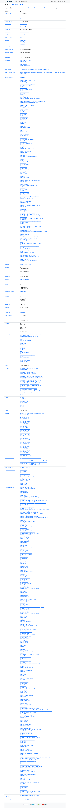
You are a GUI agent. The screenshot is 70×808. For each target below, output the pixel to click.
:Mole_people (23, 542)
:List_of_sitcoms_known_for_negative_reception (30, 180)
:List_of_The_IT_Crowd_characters (27, 676)
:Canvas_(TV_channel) (25, 770)
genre (7, 40)
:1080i (22, 123)
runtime (7, 57)
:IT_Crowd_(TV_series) (25, 474)
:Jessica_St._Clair (24, 109)
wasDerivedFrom (9, 458)
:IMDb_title (23, 349)
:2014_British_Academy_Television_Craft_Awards (30, 758)
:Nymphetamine (24, 495)
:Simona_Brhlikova (24, 596)
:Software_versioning (25, 624)
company (7, 18)
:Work (22, 405)
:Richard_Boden (24, 569)
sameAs (7, 413)
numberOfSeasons (9, 52)
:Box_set (22, 197)
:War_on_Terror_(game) (25, 661)
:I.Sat (21, 147)
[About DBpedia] (8, 1)
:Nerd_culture (23, 209)
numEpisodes (8, 315)
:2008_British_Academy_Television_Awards (29, 533)
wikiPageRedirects (10, 470)
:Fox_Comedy (23, 157)
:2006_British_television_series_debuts (28, 225)
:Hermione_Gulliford (25, 587)
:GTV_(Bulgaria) (24, 259)
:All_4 (21, 251)
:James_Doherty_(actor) (25, 636)
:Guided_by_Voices (24, 744)
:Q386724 (23, 400)
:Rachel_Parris (23, 524)
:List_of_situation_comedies (26, 547)
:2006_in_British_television (26, 508)
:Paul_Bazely (23, 572)
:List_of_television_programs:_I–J (27, 771)
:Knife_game (23, 591)
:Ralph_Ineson (23, 558)
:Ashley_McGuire (24, 550)
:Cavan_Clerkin (23, 703)
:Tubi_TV (22, 244)
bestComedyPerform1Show (11, 796)
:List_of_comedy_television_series (27, 521)
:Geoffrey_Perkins (24, 600)
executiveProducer (9, 37)
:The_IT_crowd (23, 483)
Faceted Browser (52, 1)
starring (7, 60)
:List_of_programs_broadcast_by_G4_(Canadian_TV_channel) (33, 503)
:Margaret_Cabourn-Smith (26, 647)
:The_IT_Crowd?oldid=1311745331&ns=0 (30, 458)
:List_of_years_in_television (26, 732)
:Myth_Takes (23, 619)
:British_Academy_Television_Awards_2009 (29, 258)
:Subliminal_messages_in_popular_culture (29, 765)
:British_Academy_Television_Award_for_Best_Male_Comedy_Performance (36, 711)
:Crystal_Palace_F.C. (24, 536)
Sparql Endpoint (61, 1)
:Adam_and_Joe (24, 202)
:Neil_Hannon (23, 24)
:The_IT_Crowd (25, 467)
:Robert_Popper (24, 717)
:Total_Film (23, 622)
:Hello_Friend (23, 194)
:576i (21, 130)
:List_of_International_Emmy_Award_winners (30, 205)
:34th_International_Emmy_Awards (28, 629)
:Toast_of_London (24, 177)
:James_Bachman (24, 582)
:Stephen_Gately (24, 642)
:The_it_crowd (23, 484)
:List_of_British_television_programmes (29, 625)
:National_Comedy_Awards (26, 540)
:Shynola (22, 77)
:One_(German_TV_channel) (26, 694)
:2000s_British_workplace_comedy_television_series (31, 218)
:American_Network (25, 529)
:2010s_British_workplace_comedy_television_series (31, 219)
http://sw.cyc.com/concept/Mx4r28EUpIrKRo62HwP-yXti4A (32, 413)
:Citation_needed (24, 341)
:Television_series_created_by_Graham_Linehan (30, 226)
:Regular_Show (24, 491)
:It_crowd (22, 478)
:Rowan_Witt (23, 748)
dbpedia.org (45, 7)
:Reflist (22, 356)
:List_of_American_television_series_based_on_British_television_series (35, 490)
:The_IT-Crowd (23, 482)
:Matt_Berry (23, 61)
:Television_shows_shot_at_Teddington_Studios (30, 243)
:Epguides (22, 348)
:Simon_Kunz (23, 545)
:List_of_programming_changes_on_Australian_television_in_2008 (34, 515)
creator (7, 26)
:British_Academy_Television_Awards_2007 (29, 256)
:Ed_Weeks (23, 665)
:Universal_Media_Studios (26, 239)
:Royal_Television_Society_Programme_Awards (30, 654)
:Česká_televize (24, 240)
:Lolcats (22, 261)
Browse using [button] (17, 1)
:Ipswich (22, 562)
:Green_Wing (23, 152)
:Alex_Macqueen (24, 691)
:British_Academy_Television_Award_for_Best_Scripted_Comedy (33, 723)
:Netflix (22, 111)
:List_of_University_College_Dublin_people (29, 501)
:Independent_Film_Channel (26, 248)
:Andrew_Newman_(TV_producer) (27, 716)
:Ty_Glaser (23, 719)
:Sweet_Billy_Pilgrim (24, 608)
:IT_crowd (22, 475)
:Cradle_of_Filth (24, 557)
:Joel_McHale (23, 168)
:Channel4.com (23, 338)
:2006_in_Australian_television (27, 507)
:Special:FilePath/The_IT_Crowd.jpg (30, 463)
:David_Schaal (23, 687)
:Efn (21, 345)
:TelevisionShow (24, 401)
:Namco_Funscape (24, 633)
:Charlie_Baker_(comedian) (26, 632)
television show (15, 7)
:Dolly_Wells (23, 713)
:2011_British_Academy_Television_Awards (29, 613)
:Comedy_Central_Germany (26, 250)
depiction (7, 460)
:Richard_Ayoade (24, 63)
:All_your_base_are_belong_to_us (27, 80)
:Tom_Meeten (23, 721)
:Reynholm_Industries (25, 479)
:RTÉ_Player (23, 146)
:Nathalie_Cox (23, 620)
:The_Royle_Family (24, 82)
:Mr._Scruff (23, 617)
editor (7, 34)
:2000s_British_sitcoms (25, 229)
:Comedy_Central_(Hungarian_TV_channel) (29, 497)
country (7, 276)
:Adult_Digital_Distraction (26, 204)
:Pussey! (22, 673)
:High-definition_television (26, 100)
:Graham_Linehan (24, 16)
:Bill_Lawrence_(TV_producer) (26, 186)
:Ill (21, 351)
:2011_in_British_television (26, 551)
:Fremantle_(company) (25, 151)
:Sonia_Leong (23, 754)
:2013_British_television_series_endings (29, 185)
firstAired (7, 294)
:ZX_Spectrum (23, 96)
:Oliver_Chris (23, 565)
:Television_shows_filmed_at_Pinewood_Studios (30, 385)
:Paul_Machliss (23, 34)
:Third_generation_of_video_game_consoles (29, 102)
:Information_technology (26, 89)
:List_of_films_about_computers (27, 738)
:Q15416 (23, 398)
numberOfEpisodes (9, 49)
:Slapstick (22, 44)
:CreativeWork (24, 408)
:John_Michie (23, 742)
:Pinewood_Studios (24, 92)
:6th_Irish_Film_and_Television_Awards (28, 260)
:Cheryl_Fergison (24, 650)
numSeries (8, 318)
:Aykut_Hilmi (23, 686)
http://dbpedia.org (31, 7)
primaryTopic (9, 799)
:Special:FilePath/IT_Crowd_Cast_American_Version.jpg (34, 460)
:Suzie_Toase (23, 528)
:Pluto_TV (22, 176)
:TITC (21, 762)
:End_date (22, 347)
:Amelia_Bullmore (24, 612)
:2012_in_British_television (26, 554)
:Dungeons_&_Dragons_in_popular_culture (29, 512)
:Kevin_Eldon (23, 616)
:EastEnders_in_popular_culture (27, 651)
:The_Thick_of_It (24, 161)
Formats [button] (24, 1)
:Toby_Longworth (24, 628)
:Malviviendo (23, 493)
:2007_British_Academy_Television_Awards (29, 730)
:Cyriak (22, 646)
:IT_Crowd (22, 472)
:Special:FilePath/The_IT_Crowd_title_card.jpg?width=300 (34, 69)
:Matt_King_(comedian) (25, 704)
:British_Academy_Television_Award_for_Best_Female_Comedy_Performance (36, 709)
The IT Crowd (18, 4)
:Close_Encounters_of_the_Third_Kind (28, 634)
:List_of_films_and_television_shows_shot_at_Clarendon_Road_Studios (35, 757)
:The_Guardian (23, 113)
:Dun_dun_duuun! (24, 755)
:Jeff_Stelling (23, 649)
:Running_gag (23, 103)
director (7, 32)
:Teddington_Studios (25, 127)
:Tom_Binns (23, 674)
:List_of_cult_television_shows (27, 792)
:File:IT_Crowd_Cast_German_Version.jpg (29, 238)
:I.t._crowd (23, 471)
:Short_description (24, 357)
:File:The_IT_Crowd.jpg (25, 227)
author (7, 16)
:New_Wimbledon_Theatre (26, 669)
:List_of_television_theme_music (27, 740)
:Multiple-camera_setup (25, 165)
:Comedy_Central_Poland (26, 232)
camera (7, 264)
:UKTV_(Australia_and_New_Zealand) (28, 255)
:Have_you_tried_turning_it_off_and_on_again (30, 476)
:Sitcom (22, 41)
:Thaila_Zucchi (23, 698)
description (8, 29)
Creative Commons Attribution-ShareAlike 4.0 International (48, 806)
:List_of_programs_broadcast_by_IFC (28, 761)
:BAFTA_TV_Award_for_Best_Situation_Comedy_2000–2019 (32, 334)
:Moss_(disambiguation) (25, 705)
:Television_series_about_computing (28, 213)
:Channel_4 (23, 46)
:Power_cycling (24, 217)
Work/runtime (8, 13)
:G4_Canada (23, 235)
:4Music (22, 499)
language (7, 304)
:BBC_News (23, 115)
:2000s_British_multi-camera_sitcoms (28, 388)
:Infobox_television (24, 352)
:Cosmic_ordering (24, 511)
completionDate (9, 21)
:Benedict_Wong (24, 118)
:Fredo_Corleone (24, 680)
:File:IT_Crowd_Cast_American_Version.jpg (29, 236)
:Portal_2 (22, 603)
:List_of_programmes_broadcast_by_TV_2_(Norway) (31, 513)
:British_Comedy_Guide (25, 201)
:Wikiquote (23, 363)
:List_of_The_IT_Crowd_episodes (27, 84)
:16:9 (21, 242)
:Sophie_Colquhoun (24, 690)
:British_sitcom (23, 615)
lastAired (7, 307)
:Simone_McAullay (24, 682)
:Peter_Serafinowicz (25, 609)
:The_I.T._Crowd (24, 480)
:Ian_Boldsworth (24, 595)
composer (8, 24)
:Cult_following (24, 173)
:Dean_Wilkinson (24, 720)
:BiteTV (22, 223)
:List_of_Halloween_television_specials (28, 736)
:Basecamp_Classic (24, 234)
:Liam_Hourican (24, 679)
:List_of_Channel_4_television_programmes (29, 767)
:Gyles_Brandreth (24, 492)
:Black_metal (23, 555)
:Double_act (23, 518)
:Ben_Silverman (24, 117)
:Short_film (23, 122)
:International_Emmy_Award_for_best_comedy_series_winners (33, 231)
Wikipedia (25, 806)
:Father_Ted (23, 206)
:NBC (21, 90)
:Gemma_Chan (23, 692)
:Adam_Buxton (23, 140)
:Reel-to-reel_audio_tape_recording (28, 169)
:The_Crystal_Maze (24, 640)
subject (7, 368)
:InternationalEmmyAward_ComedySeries (29, 336)
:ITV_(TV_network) (24, 107)
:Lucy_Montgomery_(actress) (26, 571)
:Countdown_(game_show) (26, 684)
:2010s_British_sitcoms (25, 230)
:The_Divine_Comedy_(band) (26, 745)
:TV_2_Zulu (23, 200)
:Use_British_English (25, 360)
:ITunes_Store (23, 88)
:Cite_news (23, 343)
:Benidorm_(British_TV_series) (27, 105)
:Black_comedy (23, 40)
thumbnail (8, 69)
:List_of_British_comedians (26, 750)
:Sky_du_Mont (23, 181)
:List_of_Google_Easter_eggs (26, 667)
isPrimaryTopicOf (9, 467)
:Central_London (24, 97)
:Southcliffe (23, 549)
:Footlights (23, 696)
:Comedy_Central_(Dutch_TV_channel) (28, 496)
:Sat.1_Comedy (23, 154)
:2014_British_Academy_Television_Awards (29, 196)
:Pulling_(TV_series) (24, 193)
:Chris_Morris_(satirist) (25, 60)
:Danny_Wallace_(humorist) (26, 695)
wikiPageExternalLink (10, 72)
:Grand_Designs (24, 746)
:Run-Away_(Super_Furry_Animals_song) (29, 688)
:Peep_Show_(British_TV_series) (27, 198)
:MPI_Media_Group (24, 538)
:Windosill (22, 144)
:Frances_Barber (24, 666)
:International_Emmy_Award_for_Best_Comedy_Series (32, 607)
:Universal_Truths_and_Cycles (26, 715)
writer (7, 365)
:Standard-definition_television (27, 139)
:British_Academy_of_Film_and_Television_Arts (30, 150)
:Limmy (22, 675)
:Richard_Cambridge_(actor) (26, 526)
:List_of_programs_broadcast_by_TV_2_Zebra (30, 791)
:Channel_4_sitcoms (25, 210)
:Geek (22, 132)
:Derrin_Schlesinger (24, 537)
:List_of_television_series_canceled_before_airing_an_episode (33, 500)
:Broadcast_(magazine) (25, 725)
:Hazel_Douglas (24, 626)
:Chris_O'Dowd (24, 64)
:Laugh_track (23, 142)
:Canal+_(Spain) (24, 222)
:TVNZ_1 (22, 172)
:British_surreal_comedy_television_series (29, 392)
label (6, 410)
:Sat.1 (22, 160)
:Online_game (23, 189)
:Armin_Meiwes (24, 567)
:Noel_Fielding (23, 66)
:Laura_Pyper (23, 655)
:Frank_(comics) (24, 586)
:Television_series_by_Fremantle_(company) (29, 214)
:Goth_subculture (24, 175)
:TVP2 (22, 190)
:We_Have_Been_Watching (26, 733)
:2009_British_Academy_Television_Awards (29, 588)
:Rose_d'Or (23, 129)
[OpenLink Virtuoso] (25, 804)
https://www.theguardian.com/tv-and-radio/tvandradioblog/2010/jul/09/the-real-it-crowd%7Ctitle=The (41, 74)
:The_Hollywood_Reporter (26, 182)
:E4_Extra (22, 734)
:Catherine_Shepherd (25, 522)
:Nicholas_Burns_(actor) (25, 621)
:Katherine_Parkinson (25, 65)
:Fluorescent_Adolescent (25, 657)
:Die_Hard (22, 188)
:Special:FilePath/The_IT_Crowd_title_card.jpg (32, 464)
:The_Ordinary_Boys (25, 700)
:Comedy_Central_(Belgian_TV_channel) (28, 599)
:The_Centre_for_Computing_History (28, 774)
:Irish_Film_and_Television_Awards (27, 254)
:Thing (22, 397)
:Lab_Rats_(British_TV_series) (26, 678)
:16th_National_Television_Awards (27, 488)
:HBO (22, 86)
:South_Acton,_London (25, 583)
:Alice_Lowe (23, 741)
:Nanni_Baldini (23, 605)
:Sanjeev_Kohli (23, 592)
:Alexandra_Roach (24, 601)
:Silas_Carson (23, 645)
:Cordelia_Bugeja (24, 611)
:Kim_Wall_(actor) (24, 659)
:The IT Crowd (24, 414)
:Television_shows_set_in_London (27, 211)
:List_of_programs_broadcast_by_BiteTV (29, 516)
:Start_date (23, 359)
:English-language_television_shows (28, 207)
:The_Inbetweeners (24, 541)
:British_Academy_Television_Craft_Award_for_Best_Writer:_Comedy (34, 509)
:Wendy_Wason (24, 630)
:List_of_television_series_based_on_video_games (31, 766)
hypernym (8, 394)
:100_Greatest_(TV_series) (26, 670)
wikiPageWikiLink (9, 77)
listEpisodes (8, 310)
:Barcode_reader (24, 184)
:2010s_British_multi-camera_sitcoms (28, 389)
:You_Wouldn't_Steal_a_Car (26, 530)
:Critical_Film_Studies (25, 749)
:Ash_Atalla (23, 37)
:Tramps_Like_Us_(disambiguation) (28, 759)
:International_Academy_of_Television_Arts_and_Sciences (32, 101)
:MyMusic (22, 662)
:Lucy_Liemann (23, 543)
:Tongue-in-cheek (24, 155)
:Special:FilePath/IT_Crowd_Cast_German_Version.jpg (33, 462)
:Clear (22, 344)
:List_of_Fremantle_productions (27, 763)
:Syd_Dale (22, 671)
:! (21, 339)
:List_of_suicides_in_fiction (26, 487)
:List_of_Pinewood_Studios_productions (29, 753)
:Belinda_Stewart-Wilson (25, 644)
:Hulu (22, 159)
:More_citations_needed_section (27, 355)
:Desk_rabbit (23, 470)
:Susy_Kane (23, 658)
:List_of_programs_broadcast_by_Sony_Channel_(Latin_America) (34, 517)
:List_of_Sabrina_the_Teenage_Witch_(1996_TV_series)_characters (34, 751)
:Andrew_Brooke (24, 701)
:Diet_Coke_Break (24, 504)
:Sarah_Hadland (24, 699)
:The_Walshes (23, 78)
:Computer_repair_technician (26, 125)
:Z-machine (23, 81)
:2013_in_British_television (26, 553)
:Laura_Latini (23, 726)
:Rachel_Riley (23, 525)
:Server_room (23, 167)
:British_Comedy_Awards (26, 143)
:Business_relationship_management (28, 156)
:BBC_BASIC (23, 110)
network (7, 46)
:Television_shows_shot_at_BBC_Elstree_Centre (30, 221)
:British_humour (24, 604)
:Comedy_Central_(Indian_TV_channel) (28, 590)
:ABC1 (22, 247)
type (6, 397)
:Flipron (22, 546)
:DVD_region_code (24, 164)
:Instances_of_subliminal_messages (28, 769)
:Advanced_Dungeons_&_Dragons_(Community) (30, 729)
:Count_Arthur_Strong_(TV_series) (27, 148)
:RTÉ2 (22, 179)
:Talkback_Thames (24, 18)
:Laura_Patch (23, 597)
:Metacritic (23, 163)
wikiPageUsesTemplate (10, 334)
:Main (22, 353)
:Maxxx (22, 653)
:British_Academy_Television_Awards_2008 (29, 246)
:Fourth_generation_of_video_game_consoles (30, 98)
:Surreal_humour (24, 42)
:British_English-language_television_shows (29, 384)
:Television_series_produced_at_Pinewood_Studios (31, 215)
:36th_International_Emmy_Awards (28, 712)
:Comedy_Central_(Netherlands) (27, 252)
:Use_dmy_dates (24, 361)
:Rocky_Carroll (23, 93)
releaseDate (8, 55)
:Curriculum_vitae (24, 192)
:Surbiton (22, 520)
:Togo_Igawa (23, 683)
